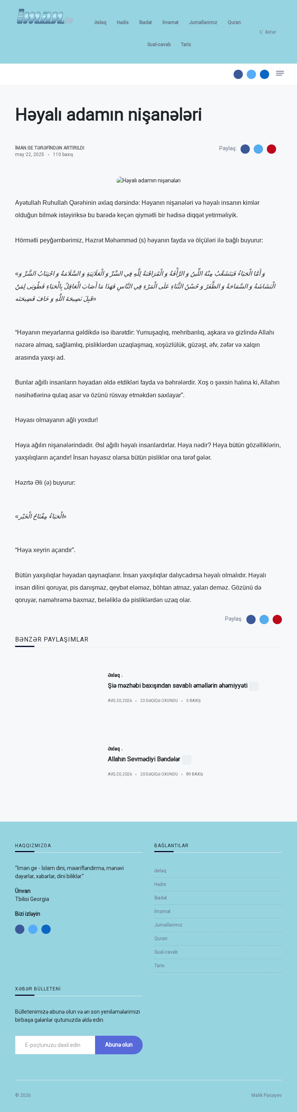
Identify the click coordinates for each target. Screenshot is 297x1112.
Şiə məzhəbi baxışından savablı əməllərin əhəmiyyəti (178, 685)
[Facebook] (238, 74)
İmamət (170, 22)
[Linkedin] (264, 74)
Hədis (123, 22)
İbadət (145, 22)
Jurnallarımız (203, 22)
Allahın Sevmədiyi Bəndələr (144, 759)
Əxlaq (100, 22)
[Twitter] (251, 74)
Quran (234, 22)
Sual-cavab (159, 44)
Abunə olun (119, 1045)
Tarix (186, 44)
